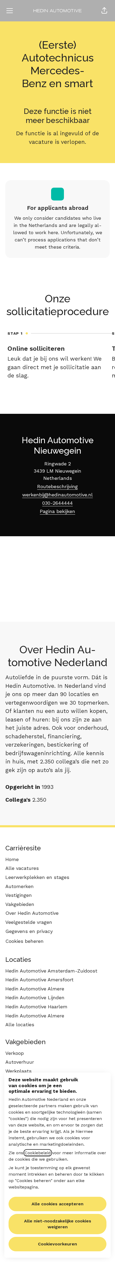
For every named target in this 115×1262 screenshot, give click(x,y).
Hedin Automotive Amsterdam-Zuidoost (51, 971)
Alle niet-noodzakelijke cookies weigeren (57, 1223)
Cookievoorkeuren (57, 1243)
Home (12, 859)
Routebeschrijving (57, 486)
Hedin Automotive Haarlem (36, 1006)
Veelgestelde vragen (28, 922)
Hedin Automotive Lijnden (34, 997)
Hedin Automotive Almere (34, 988)
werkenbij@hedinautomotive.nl (57, 494)
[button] (104, 10)
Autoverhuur (19, 1062)
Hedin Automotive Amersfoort (39, 979)
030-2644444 (57, 503)
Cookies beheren (24, 941)
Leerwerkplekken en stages (37, 877)
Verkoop (14, 1053)
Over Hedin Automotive (32, 913)
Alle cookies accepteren (57, 1203)
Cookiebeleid (38, 1152)
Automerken (19, 886)
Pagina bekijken (57, 511)
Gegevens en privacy (29, 931)
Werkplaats (18, 1071)
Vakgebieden (19, 904)
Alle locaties (19, 1024)
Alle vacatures (22, 868)
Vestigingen (18, 895)
